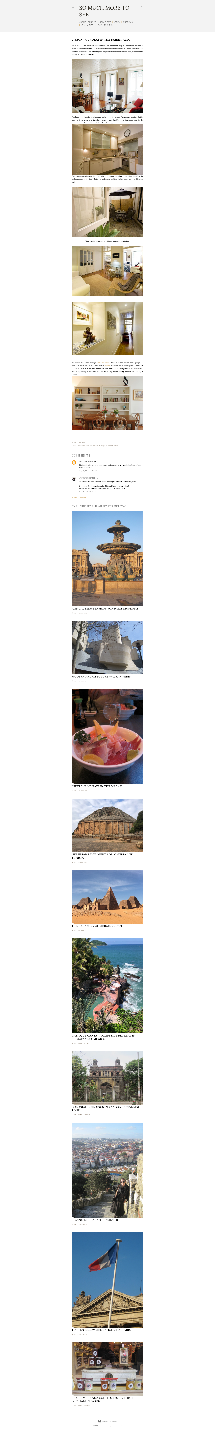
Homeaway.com (103, 363)
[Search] (141, 6)
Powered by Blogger (109, 1421)
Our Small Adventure (90, 446)
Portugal (102, 446)
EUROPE (92, 22)
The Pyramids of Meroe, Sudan (97, 925)
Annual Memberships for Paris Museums (105, 608)
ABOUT (82, 22)
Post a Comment (79, 497)
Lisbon (79, 446)
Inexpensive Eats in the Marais (97, 786)
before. (107, 366)
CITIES (90, 25)
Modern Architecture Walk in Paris (101, 676)
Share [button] (74, 442)
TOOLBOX (108, 25)
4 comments (82, 613)
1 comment (82, 681)
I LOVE (98, 25)
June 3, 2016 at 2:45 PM (87, 492)
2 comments (82, 791)
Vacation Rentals (112, 446)
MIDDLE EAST (104, 22)
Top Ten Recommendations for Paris (101, 1329)
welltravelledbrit (86, 478)
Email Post (81, 442)
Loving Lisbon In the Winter (95, 1220)
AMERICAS (128, 22)
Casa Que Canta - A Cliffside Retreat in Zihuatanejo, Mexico (103, 1037)
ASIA (83, 25)
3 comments (82, 1334)
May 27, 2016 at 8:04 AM (88, 471)
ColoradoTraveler (86, 461)
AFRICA (117, 22)
